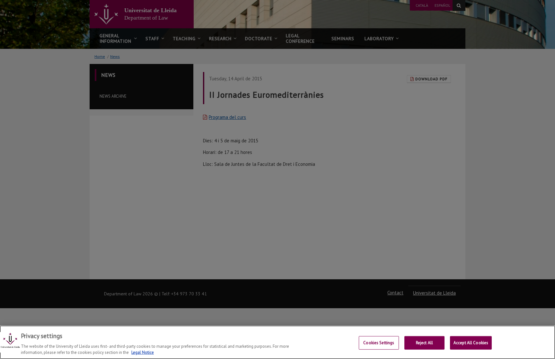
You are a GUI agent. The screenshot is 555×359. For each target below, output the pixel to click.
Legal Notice (142, 352)
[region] (277, 342)
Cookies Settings (378, 343)
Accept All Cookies (471, 343)
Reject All (424, 343)
